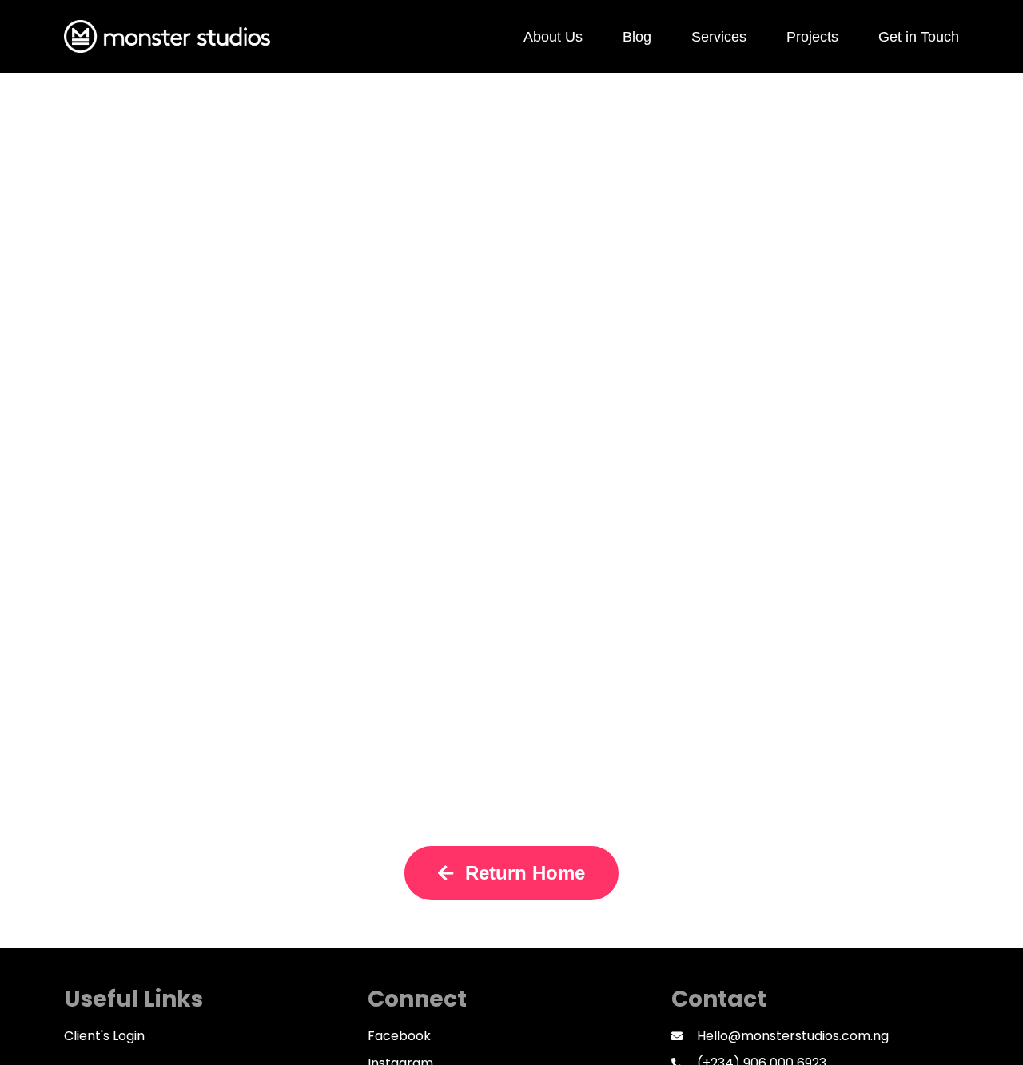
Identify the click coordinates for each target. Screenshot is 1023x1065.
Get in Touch (918, 37)
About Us (553, 37)
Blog (637, 37)
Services (718, 37)
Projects (812, 37)
